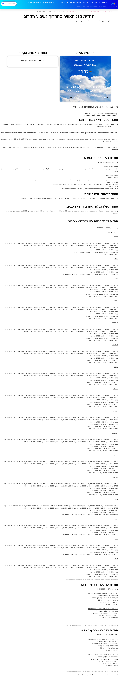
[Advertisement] (59, 37)
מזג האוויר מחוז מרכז (88, 2)
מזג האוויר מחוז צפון (75, 2)
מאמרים (79, 7)
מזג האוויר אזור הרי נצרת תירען (74, 11)
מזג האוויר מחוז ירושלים (34, 2)
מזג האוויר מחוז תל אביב (62, 2)
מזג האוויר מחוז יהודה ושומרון (98, 7)
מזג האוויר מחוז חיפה (48, 2)
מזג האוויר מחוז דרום (101, 2)
